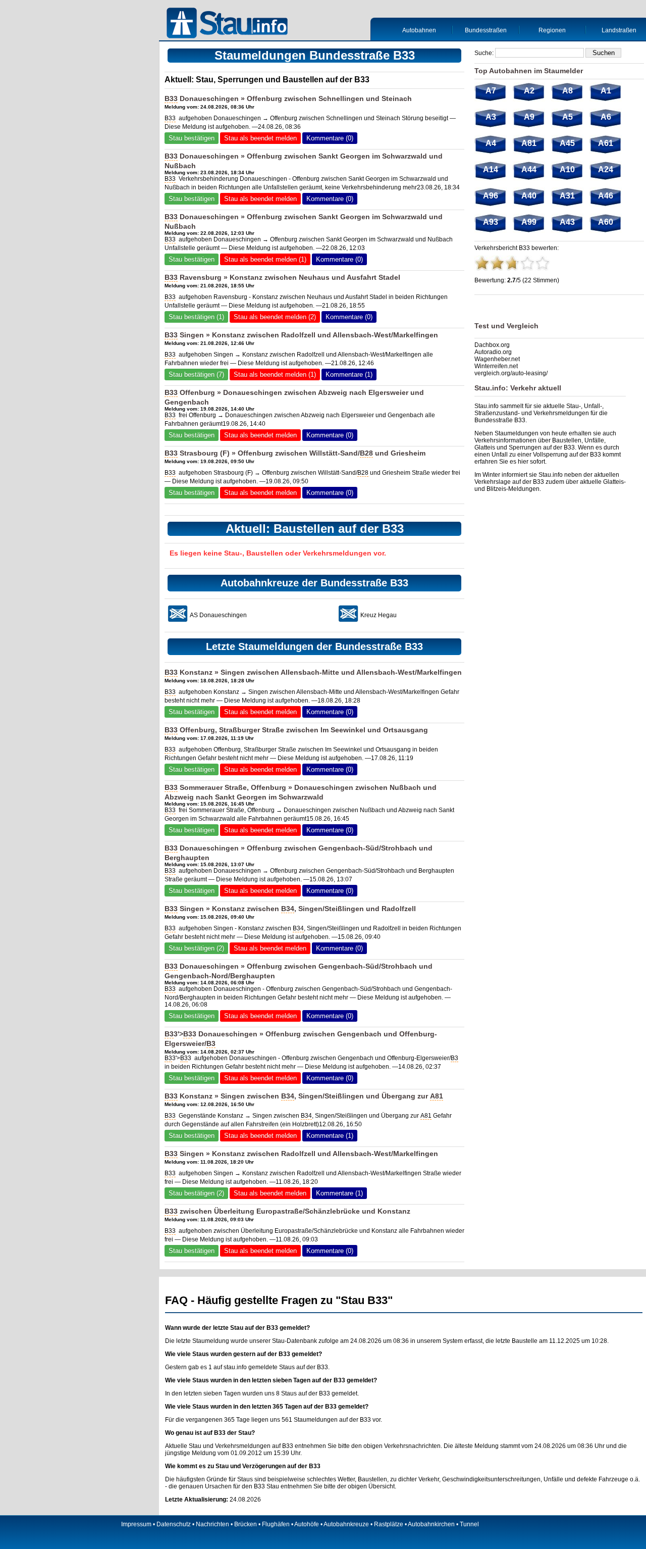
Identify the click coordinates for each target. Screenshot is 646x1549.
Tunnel (469, 1524)
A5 (567, 117)
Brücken (245, 1524)
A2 (529, 90)
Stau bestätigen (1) (196, 317)
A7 (491, 90)
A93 (490, 222)
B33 (171, 98)
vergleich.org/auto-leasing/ (511, 373)
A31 (567, 195)
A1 (606, 90)
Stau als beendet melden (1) (265, 259)
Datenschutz (173, 1524)
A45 (567, 143)
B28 (366, 453)
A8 (567, 90)
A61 (605, 143)
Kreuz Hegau (378, 615)
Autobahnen (419, 30)
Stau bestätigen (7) (196, 374)
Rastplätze (388, 1524)
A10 (567, 169)
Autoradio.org (493, 352)
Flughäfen (276, 1524)
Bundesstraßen (486, 30)
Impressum (136, 1524)
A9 (529, 117)
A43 (567, 222)
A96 (490, 195)
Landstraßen (619, 30)
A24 (605, 169)
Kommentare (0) (329, 138)
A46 (605, 195)
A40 (528, 195)
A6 (606, 117)
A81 (436, 1096)
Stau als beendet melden (260, 138)
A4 (491, 143)
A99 (528, 222)
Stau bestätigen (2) (196, 948)
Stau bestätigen (191, 138)
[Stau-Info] (230, 24)
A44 (528, 169)
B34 (287, 909)
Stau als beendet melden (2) (275, 317)
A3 (491, 117)
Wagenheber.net (497, 359)
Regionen (552, 30)
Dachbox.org (492, 344)
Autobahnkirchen (431, 1524)
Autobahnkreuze (346, 1524)
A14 (490, 169)
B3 (169, 1034)
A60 (605, 222)
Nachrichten (212, 1524)
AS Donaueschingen (218, 615)
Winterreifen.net (496, 366)
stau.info (235, 1367)
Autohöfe (306, 1524)
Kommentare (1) (349, 374)
